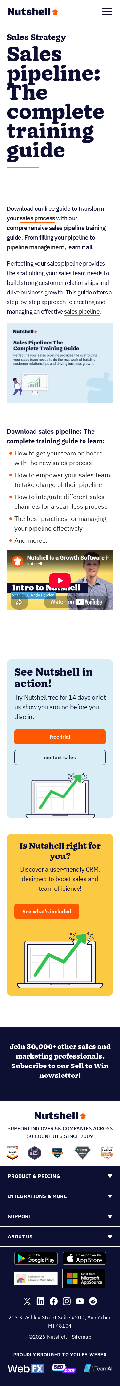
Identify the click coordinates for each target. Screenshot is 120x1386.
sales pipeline (82, 311)
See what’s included (46, 911)
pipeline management (35, 247)
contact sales (60, 757)
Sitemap (81, 1336)
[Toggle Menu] (107, 11)
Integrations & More (37, 1196)
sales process (37, 218)
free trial (60, 737)
